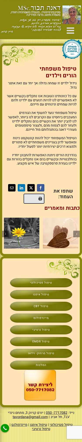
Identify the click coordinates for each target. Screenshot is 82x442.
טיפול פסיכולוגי (61, 424)
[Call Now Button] (5, 428)
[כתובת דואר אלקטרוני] (12, 188)
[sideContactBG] (40, 371)
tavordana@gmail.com (30, 417)
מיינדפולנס (19, 424)
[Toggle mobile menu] (71, 30)
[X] (31, 188)
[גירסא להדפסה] (34, 199)
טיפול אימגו (38, 424)
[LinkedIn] (21, 188)
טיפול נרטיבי (41, 429)
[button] (76, 234)
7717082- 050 (56, 412)
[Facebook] (40, 188)
